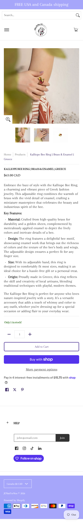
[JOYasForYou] (41, 29)
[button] (76, 29)
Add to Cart (41, 346)
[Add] (30, 334)
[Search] (78, 15)
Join (62, 438)
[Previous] (6, 86)
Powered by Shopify (14, 500)
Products (20, 154)
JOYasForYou (10, 493)
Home (7, 154)
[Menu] (6, 29)
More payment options (41, 369)
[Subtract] (9, 334)
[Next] (76, 86)
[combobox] (38, 15)
